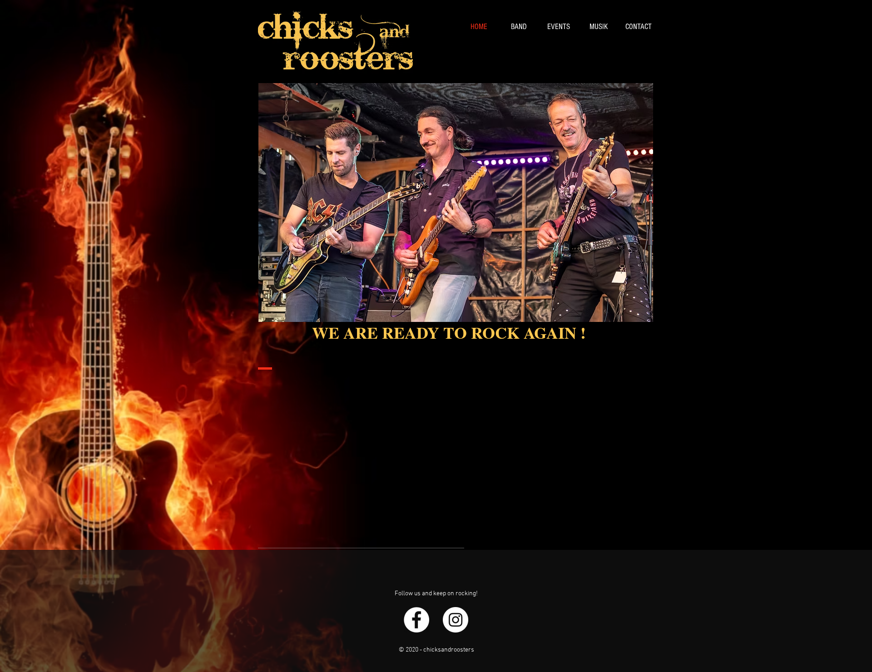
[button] (455, 202)
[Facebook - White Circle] (416, 619)
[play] (630, 314)
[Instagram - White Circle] (455, 619)
